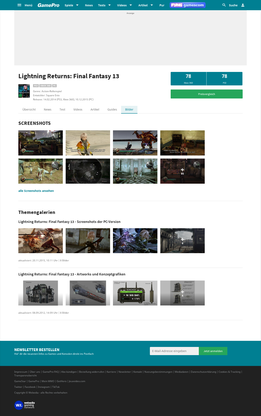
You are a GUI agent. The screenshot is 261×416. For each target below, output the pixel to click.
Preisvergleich (206, 94)
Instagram (44, 387)
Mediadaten (181, 372)
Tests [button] (101, 5)
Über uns (35, 372)
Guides (112, 109)
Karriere (111, 372)
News (89, 5)
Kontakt (137, 372)
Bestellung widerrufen (91, 372)
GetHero (61, 381)
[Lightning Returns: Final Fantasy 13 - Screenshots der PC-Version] (40, 240)
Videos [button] (122, 5)
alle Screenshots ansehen (36, 191)
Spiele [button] (69, 5)
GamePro (33, 381)
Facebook (30, 387)
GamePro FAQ (51, 372)
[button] (24, 5)
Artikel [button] (143, 5)
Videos (77, 109)
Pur (161, 5)
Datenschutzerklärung (203, 372)
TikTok (56, 387)
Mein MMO (48, 381)
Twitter (18, 387)
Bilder (129, 109)
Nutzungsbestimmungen (158, 372)
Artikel (95, 109)
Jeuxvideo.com (77, 381)
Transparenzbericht (25, 375)
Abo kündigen (69, 372)
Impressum (20, 372)
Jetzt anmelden (213, 351)
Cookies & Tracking (229, 372)
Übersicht (29, 109)
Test (62, 109)
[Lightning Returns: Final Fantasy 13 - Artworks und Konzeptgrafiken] (40, 293)
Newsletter (124, 372)
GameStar (20, 381)
